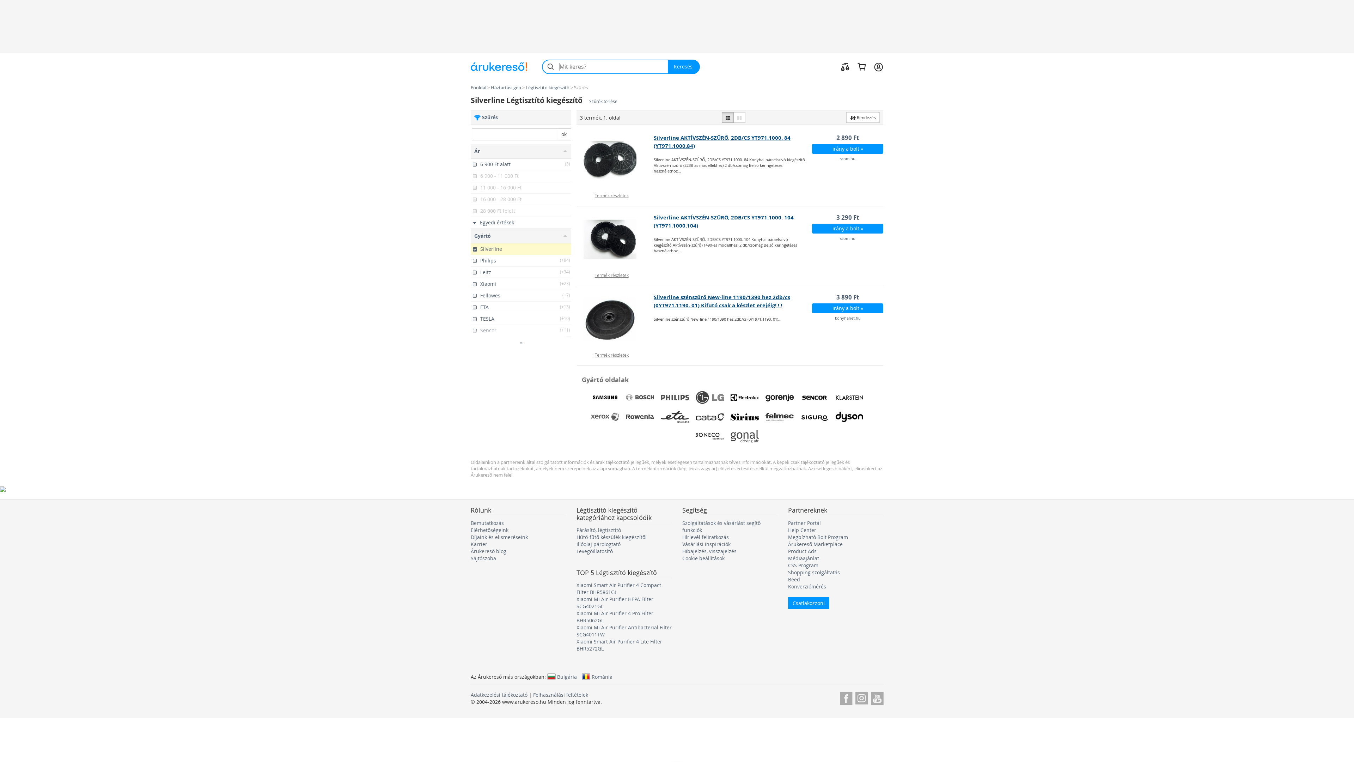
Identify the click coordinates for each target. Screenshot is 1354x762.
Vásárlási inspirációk (706, 544)
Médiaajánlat (803, 558)
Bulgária (567, 676)
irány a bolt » (847, 148)
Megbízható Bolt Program (818, 537)
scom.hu (847, 158)
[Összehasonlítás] (845, 66)
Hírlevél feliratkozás (705, 537)
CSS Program (803, 565)
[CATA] (710, 417)
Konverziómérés (807, 586)
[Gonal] (745, 436)
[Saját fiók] (878, 66)
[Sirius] (745, 417)
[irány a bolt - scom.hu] (615, 160)
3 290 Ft (847, 217)
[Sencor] (814, 398)
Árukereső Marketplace (815, 544)
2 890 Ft (847, 138)
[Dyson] (849, 417)
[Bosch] (640, 398)
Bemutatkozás (487, 523)
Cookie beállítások (703, 558)
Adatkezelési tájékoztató (499, 694)
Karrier (479, 544)
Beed (794, 579)
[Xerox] (605, 417)
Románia (602, 676)
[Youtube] (877, 697)
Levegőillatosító (595, 551)
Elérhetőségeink (489, 530)
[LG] (710, 398)
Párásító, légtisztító (599, 530)
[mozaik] (739, 117)
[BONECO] (710, 436)
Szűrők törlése (603, 101)
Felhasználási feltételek (560, 694)
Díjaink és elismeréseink (499, 537)
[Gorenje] (780, 398)
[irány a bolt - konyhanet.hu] (615, 319)
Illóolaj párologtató (599, 544)
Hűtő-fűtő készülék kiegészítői (612, 537)
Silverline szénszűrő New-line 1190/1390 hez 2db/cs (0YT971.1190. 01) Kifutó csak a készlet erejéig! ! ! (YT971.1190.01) (722, 305)
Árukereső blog (488, 551)
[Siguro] (814, 417)
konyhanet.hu (848, 318)
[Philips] (675, 398)
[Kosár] (862, 66)
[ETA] (675, 417)
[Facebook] (846, 697)
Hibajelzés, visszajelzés (709, 551)
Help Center (802, 530)
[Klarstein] (849, 398)
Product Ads (802, 551)
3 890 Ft (847, 297)
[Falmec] (780, 417)
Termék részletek (612, 195)
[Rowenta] (640, 417)
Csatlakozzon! (809, 603)
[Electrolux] (745, 398)
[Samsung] (605, 398)
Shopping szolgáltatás (814, 572)
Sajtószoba (483, 558)
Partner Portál (804, 523)
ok (564, 134)
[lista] (728, 117)
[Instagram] (861, 697)
